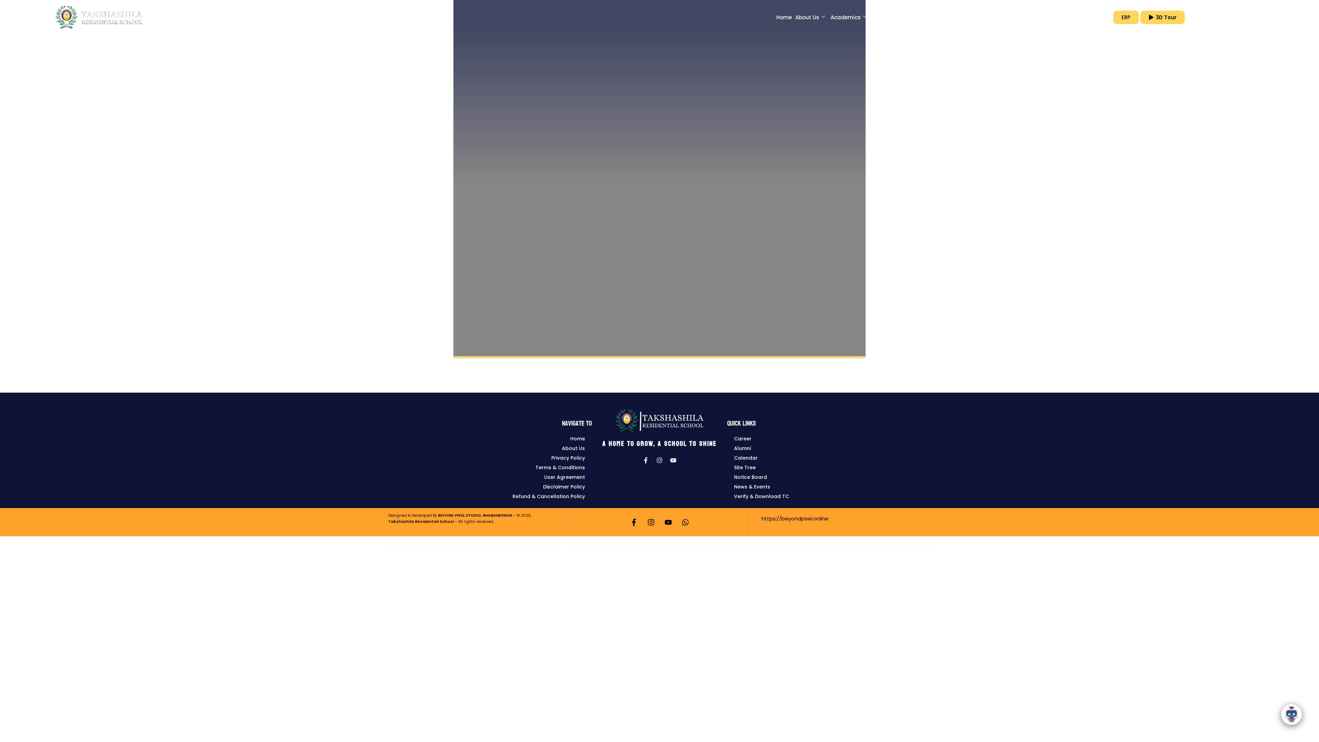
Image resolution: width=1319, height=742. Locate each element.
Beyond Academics (898, 17)
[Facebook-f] (646, 460)
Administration (995, 17)
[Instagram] (659, 460)
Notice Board (750, 477)
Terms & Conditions (560, 467)
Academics (846, 17)
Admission (949, 17)
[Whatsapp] (685, 522)
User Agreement (564, 477)
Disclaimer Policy (564, 486)
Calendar (746, 457)
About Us (807, 17)
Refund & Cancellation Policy (548, 496)
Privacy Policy (568, 457)
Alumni (742, 448)
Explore (1036, 17)
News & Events (752, 486)
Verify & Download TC (761, 496)
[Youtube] (673, 460)
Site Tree (745, 467)
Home (784, 17)
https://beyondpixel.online (795, 518)
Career (743, 438)
